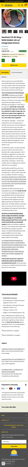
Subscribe (14, 446)
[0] (25, 5)
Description (5, 72)
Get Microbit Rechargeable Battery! (14, 1)
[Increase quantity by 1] (13, 60)
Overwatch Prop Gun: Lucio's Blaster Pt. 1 (13, 349)
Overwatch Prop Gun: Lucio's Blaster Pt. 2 (13, 359)
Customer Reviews (16, 72)
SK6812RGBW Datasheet (10, 298)
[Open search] (19, 5)
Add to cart (14, 65)
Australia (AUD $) (6, 463)
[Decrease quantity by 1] (3, 60)
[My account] (22, 5)
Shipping (3, 77)
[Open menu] (2, 5)
